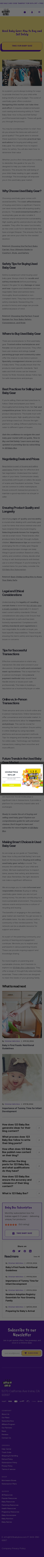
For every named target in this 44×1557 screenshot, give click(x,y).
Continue (11, 785)
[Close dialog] (41, 765)
